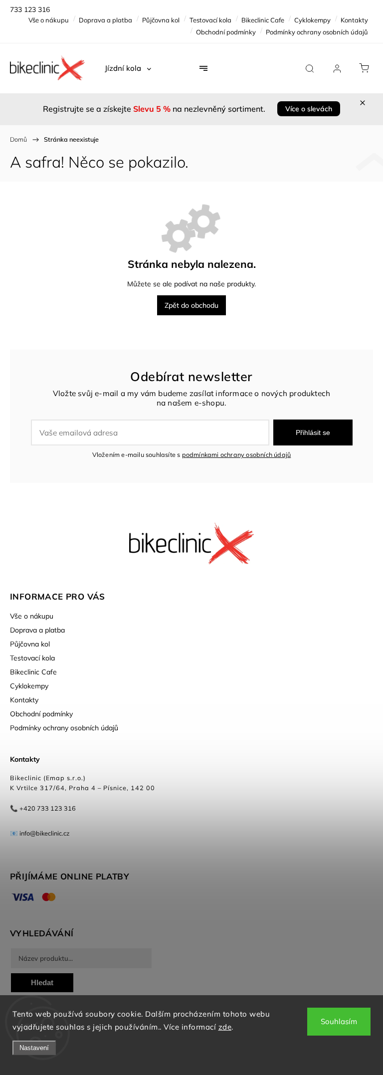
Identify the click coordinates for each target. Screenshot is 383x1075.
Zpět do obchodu (191, 305)
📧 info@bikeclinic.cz (40, 833)
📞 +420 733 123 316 (43, 808)
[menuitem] (128, 68)
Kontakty (354, 20)
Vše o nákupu (48, 20)
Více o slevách (308, 108)
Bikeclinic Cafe (262, 20)
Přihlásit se (313, 432)
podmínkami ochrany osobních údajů (236, 454)
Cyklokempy (312, 20)
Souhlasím (339, 1021)
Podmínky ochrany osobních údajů (317, 32)
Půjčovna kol (161, 20)
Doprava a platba (105, 20)
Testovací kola (210, 20)
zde (225, 1027)
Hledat (42, 982)
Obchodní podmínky (226, 32)
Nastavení (34, 1048)
